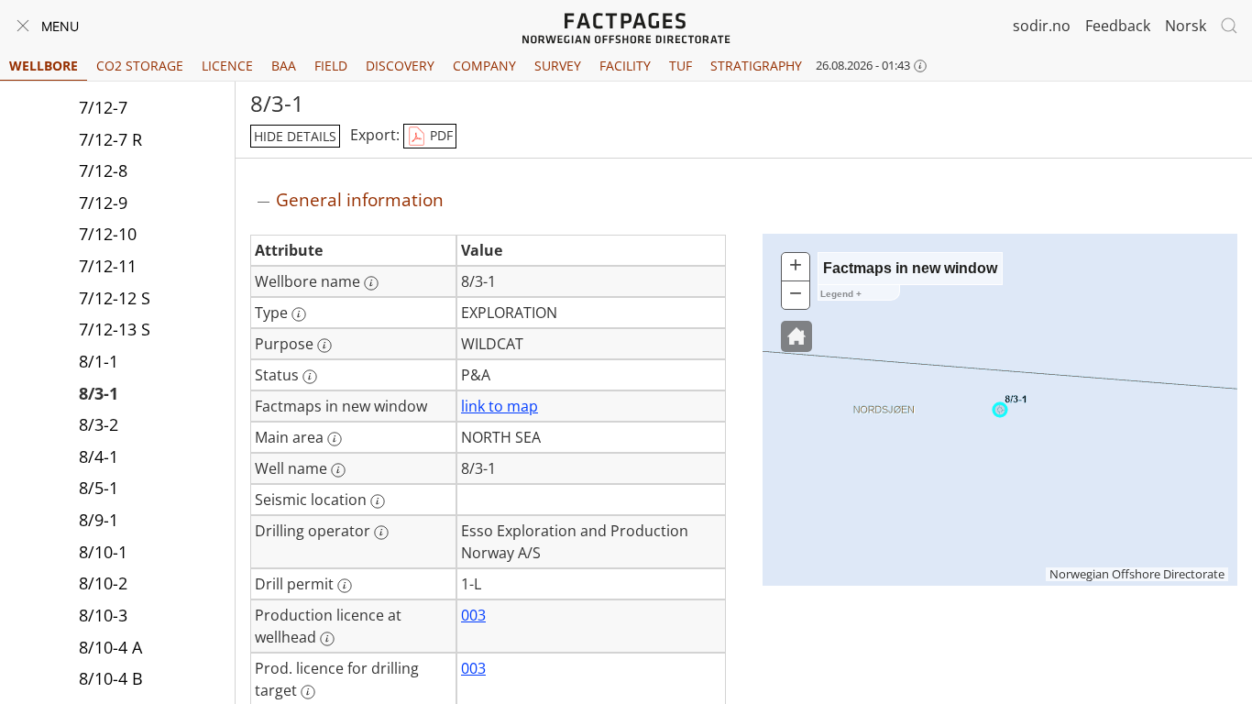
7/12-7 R (110, 139)
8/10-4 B (111, 678)
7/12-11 (108, 266)
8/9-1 (98, 520)
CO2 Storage (139, 65)
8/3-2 (98, 424)
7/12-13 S (114, 329)
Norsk (1185, 26)
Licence (227, 65)
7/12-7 (103, 107)
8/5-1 (98, 488)
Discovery (400, 65)
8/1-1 (98, 361)
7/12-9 (103, 203)
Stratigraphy (756, 65)
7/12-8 (103, 171)
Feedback (1117, 26)
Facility (625, 65)
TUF (680, 65)
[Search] (1229, 25)
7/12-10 (108, 234)
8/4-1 (98, 457)
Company (484, 65)
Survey (557, 65)
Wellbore (43, 65)
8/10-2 (103, 583)
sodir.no (1042, 26)
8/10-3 (103, 615)
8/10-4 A (110, 647)
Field (330, 65)
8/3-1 (98, 393)
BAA (283, 65)
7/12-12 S (114, 298)
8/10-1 (103, 552)
